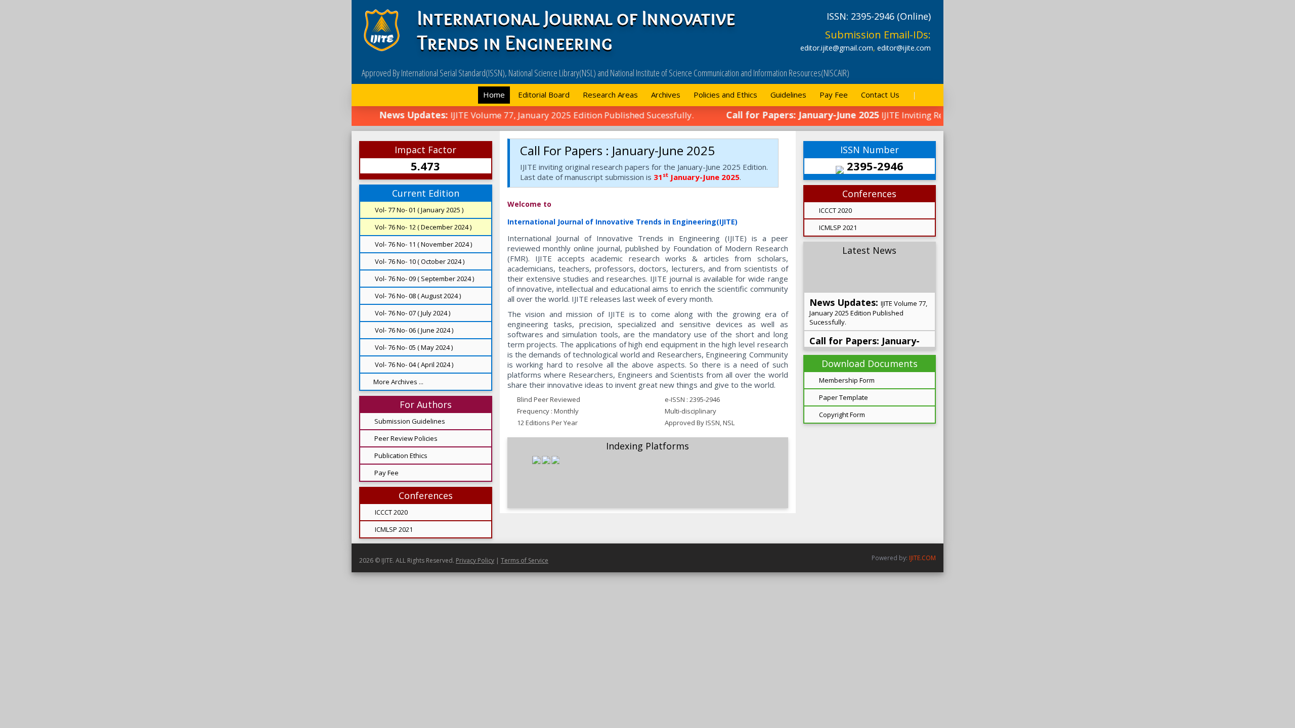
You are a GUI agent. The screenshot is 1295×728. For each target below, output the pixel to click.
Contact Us (880, 94)
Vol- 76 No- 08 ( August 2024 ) (417, 295)
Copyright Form (841, 414)
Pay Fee (833, 94)
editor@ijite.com (904, 48)
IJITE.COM (922, 558)
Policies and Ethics (725, 94)
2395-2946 (873, 165)
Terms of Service (524, 560)
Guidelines (788, 94)
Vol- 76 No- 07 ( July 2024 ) (411, 312)
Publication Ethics (400, 455)
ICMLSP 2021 (393, 529)
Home (494, 94)
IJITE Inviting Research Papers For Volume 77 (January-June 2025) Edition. (864, 333)
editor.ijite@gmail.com (836, 48)
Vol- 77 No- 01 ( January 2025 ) (418, 209)
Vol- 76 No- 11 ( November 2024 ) (422, 244)
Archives (665, 94)
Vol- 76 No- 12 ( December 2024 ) (422, 227)
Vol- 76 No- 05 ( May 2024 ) (413, 347)
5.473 (425, 165)
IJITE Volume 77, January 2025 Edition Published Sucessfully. (868, 289)
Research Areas (610, 94)
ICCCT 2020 (390, 512)
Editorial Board (544, 94)
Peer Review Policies (406, 438)
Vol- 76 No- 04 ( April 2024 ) (413, 364)
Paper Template (842, 397)
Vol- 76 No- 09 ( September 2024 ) (423, 278)
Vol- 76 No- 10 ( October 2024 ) (418, 261)
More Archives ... (398, 381)
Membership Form (846, 380)
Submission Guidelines (409, 421)
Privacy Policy (475, 560)
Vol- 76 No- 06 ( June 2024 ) (413, 330)
